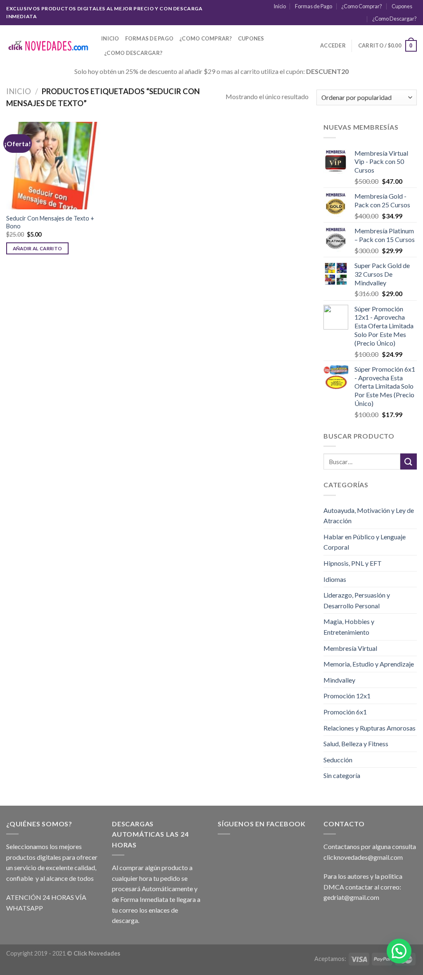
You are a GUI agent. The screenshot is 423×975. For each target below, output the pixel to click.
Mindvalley (339, 680)
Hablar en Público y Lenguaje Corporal (364, 542)
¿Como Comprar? (361, 6)
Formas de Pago (313, 6)
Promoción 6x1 (345, 712)
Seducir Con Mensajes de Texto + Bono (50, 222)
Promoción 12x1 (347, 696)
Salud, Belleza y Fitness (355, 743)
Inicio (279, 6)
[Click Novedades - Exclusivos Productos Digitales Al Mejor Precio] (47, 46)
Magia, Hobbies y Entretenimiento (348, 626)
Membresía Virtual (350, 648)
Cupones (402, 6)
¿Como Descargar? (394, 18)
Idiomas (334, 579)
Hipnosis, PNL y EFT (352, 563)
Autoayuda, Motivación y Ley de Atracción (368, 515)
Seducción (337, 760)
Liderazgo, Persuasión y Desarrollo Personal (356, 600)
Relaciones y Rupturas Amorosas (369, 728)
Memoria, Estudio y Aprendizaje (368, 664)
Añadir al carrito (37, 248)
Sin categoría (341, 775)
